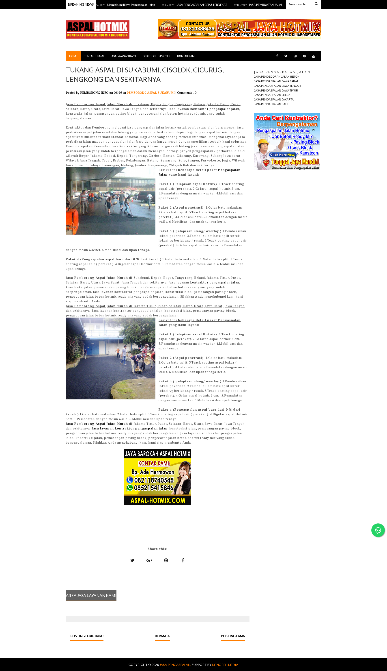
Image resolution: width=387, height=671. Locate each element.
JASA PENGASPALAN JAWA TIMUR (276, 90)
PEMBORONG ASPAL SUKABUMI (151, 92)
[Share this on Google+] (149, 560)
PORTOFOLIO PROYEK (156, 56)
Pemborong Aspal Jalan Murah (101, 423)
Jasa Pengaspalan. (175, 665)
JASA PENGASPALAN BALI (271, 104)
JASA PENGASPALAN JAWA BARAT (276, 81)
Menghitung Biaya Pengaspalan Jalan (116, 5)
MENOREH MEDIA (225, 665)
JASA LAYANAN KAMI (123, 56)
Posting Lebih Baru (86, 636)
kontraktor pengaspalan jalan (214, 109)
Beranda (162, 636)
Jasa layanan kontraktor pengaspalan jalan (130, 428)
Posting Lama (233, 636)
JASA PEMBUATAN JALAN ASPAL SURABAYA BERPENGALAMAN (276, 5)
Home (73, 56)
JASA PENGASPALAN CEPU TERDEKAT (187, 5)
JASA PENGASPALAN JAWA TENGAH (277, 85)
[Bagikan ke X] (132, 560)
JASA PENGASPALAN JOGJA (272, 95)
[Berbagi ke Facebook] (183, 560)
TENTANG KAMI (94, 56)
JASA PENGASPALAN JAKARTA (274, 99)
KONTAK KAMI (186, 56)
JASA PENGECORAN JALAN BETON (276, 76)
